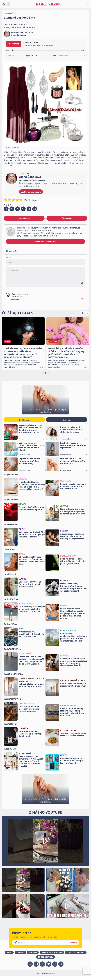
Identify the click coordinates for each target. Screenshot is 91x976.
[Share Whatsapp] (11, 208)
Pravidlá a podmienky (52, 952)
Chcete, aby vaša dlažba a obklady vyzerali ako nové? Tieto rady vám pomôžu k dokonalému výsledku (31, 660)
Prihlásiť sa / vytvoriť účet (45, 241)
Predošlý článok (24, 218)
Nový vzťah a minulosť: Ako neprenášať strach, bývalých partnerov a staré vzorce (31, 534)
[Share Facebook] (6, 208)
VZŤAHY (22, 529)
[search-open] (8, 4)
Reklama (33, 952)
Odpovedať (15, 299)
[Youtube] (36, 964)
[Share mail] (34, 208)
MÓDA (12, 13)
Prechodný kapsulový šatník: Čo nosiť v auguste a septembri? (73, 445)
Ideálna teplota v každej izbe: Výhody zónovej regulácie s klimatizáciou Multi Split (72, 712)
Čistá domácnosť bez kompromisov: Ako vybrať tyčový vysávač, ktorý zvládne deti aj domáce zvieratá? (30, 761)
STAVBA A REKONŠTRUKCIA (31, 678)
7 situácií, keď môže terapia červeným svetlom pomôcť (31, 508)
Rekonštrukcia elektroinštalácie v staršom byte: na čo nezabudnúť (31, 684)
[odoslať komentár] (81, 283)
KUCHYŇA (23, 728)
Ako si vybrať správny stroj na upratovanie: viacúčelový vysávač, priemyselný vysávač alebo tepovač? (73, 662)
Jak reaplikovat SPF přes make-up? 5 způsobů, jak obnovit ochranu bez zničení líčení (31, 560)
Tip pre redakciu (45, 957)
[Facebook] (42, 964)
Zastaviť (10, 56)
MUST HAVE (65, 481)
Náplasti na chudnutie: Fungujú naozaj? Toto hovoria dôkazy (29, 461)
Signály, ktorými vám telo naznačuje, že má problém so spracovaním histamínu (73, 511)
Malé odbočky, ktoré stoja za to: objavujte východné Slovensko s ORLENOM (31, 609)
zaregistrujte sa (63, 233)
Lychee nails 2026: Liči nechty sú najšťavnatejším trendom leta (72, 461)
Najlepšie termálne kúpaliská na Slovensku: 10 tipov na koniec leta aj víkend (31, 446)
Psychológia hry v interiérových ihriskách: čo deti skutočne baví (31, 634)
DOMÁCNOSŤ (24, 653)
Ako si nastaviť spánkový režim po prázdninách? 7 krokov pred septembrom (72, 536)
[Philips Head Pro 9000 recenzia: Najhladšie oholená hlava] (68, 880)
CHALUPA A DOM (26, 703)
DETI (20, 628)
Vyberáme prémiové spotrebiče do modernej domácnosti (29, 733)
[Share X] (17, 208)
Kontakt (20, 952)
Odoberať (73, 942)
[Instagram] (30, 964)
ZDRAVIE (22, 504)
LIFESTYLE (65, 605)
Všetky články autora (31, 192)
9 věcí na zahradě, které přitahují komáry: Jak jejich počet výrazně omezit (73, 561)
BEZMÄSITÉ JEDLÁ (68, 730)
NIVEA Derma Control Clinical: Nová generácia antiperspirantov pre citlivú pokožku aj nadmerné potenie (73, 613)
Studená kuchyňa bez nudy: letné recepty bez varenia (73, 734)
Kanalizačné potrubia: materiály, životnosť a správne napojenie (28, 708)
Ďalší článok (67, 218)
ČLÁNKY (22, 579)
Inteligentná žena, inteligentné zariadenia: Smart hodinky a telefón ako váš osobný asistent (73, 587)
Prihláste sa (22, 227)
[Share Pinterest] (23, 208)
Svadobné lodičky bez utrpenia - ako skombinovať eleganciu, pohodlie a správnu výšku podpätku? (31, 485)
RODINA (64, 530)
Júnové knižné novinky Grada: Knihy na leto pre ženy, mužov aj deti (71, 760)
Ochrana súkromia (76, 952)
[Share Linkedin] (29, 208)
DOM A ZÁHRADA (68, 630)
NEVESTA (22, 479)
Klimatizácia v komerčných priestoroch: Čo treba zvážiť (73, 684)
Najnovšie (67, 420)
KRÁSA (21, 554)
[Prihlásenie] (4, 4)
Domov (6, 13)
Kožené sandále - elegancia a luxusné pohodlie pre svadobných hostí (73, 486)
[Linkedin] (61, 964)
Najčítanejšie (24, 420)
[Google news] (54, 964)
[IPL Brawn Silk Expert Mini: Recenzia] (68, 906)
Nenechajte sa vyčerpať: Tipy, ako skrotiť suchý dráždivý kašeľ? (29, 584)
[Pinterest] (48, 964)
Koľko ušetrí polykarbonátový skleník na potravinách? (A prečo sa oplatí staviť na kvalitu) (73, 637)
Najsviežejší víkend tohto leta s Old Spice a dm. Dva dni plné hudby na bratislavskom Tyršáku (30, 429)
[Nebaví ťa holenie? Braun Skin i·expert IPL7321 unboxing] (23, 906)
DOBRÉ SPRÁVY (25, 603)
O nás (9, 952)
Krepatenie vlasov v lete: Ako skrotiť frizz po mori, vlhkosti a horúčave (72, 429)
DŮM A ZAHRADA (68, 556)
